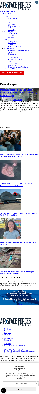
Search (13, 11)
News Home (12, 18)
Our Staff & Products (15, 59)
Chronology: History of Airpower (19, 50)
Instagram (7, 333)
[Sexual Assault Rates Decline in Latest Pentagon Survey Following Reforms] (10, 267)
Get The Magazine (14, 46)
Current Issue (12, 41)
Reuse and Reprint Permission (18, 67)
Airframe (11, 35)
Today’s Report (13, 33)
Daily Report (8, 32)
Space (10, 22)
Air (9, 20)
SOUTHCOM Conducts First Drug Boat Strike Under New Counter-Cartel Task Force (19, 185)
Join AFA (3, 11)
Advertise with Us (14, 63)
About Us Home (13, 58)
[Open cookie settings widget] (3, 390)
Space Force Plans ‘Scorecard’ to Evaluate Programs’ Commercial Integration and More (19, 155)
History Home (9, 48)
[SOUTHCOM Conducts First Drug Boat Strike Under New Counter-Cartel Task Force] (10, 180)
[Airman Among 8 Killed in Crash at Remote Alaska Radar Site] (10, 238)
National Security (14, 26)
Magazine (7, 39)
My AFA (3, 13)
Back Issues (12, 43)
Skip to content (5, 1)
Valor (10, 52)
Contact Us (12, 65)
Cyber (10, 28)
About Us (7, 56)
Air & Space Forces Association (14, 345)
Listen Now (19, 304)
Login (8, 11)
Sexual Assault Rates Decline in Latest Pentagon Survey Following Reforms (17, 272)
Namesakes (12, 54)
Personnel (11, 24)
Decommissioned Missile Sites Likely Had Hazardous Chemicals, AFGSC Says (18, 92)
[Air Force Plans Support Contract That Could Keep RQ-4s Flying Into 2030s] (10, 209)
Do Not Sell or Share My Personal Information (19, 351)
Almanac (11, 45)
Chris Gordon (17, 100)
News (6, 17)
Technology (12, 30)
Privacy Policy (9, 353)
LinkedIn (7, 335)
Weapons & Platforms (11, 69)
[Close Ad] (37, 383)
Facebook (7, 329)
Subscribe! (11, 37)
